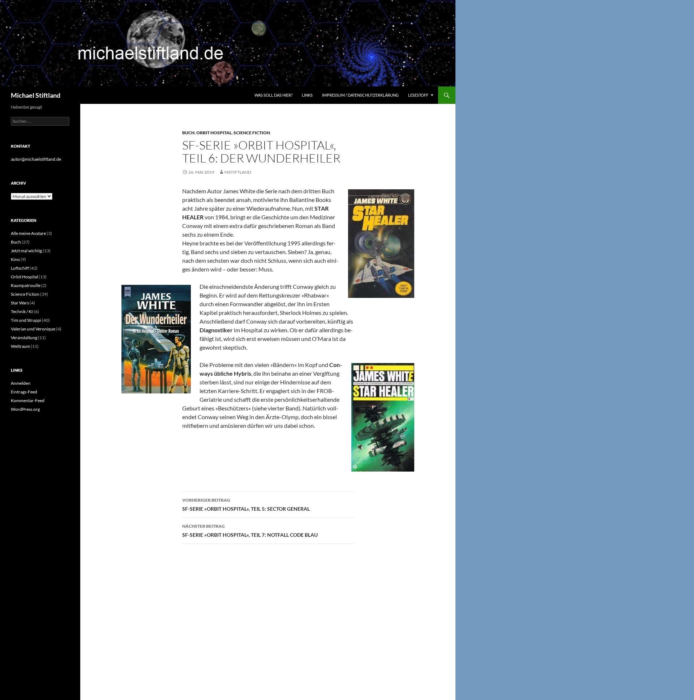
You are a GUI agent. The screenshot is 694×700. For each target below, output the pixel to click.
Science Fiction (252, 132)
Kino (15, 259)
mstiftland (237, 172)
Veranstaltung (24, 337)
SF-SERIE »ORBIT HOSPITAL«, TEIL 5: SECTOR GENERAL (246, 504)
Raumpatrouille (25, 285)
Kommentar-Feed (27, 400)
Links (307, 95)
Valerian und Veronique (33, 329)
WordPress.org (25, 409)
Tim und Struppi (26, 320)
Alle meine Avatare (28, 233)
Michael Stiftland (35, 95)
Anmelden (20, 383)
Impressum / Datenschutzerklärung (360, 95)
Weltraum (20, 346)
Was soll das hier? (273, 95)
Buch (188, 132)
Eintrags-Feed (24, 392)
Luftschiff (20, 268)
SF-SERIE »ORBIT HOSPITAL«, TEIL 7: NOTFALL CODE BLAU (250, 530)
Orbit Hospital (214, 132)
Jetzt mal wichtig (26, 250)
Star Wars (20, 302)
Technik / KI (22, 311)
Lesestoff (418, 95)
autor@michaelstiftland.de (36, 159)
